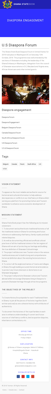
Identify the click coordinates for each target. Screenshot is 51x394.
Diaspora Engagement (11, 122)
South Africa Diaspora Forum (13, 138)
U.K (40, 164)
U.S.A (5, 169)
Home (4, 390)
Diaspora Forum (8, 117)
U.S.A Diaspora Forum (10, 148)
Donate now (13, 390)
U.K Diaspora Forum (9, 143)
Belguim (6, 164)
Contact (21, 390)
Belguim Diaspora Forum (11, 128)
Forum (22, 164)
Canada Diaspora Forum (11, 133)
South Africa (31, 164)
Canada (14, 164)
